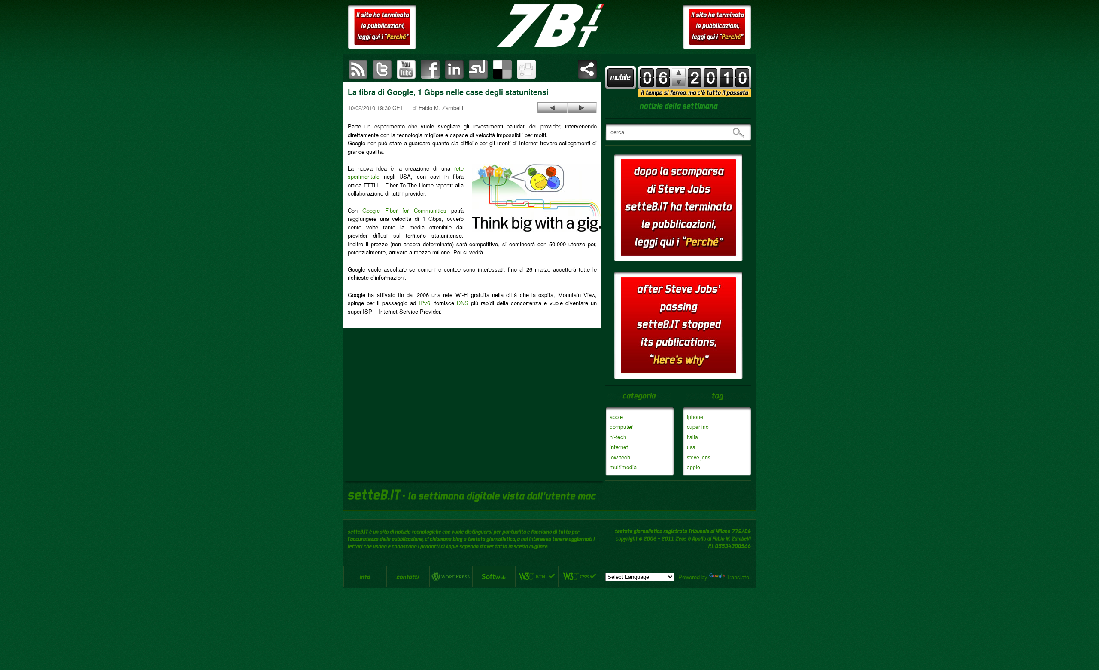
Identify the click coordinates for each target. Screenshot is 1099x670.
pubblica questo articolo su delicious (502, 69)
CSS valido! (580, 576)
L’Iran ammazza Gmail (582, 108)
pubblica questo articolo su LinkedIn (454, 69)
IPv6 (424, 303)
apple (616, 417)
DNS (462, 303)
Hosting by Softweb (494, 576)
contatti (408, 576)
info (365, 576)
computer (621, 426)
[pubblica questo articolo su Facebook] (430, 69)
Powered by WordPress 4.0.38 (451, 576)
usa (691, 446)
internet (619, 447)
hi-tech (618, 437)
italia (692, 437)
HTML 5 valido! (537, 576)
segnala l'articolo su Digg (526, 69)
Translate (737, 577)
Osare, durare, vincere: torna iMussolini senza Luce (552, 108)
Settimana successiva (679, 72)
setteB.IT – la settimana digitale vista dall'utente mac (549, 25)
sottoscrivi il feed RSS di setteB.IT (358, 69)
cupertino (698, 426)
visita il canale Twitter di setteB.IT (382, 69)
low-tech (620, 457)
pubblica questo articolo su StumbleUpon (478, 69)
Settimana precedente (679, 81)
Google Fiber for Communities (404, 210)
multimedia (623, 467)
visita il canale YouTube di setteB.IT (406, 69)
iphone (695, 416)
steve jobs (698, 457)
